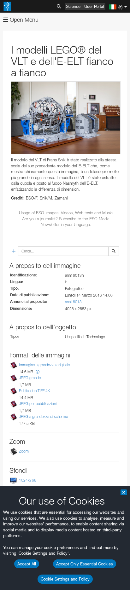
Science (73, 6)
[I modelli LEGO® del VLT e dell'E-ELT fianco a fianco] (65, 118)
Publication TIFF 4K (34, 390)
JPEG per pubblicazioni (37, 403)
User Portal (94, 6)
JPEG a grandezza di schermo (43, 416)
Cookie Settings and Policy (65, 578)
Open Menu (23, 19)
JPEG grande (30, 377)
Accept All (26, 563)
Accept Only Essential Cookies (84, 563)
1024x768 (27, 480)
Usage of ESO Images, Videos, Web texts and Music (66, 212)
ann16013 (73, 301)
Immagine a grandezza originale (44, 364)
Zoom (24, 451)
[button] (37, 371)
